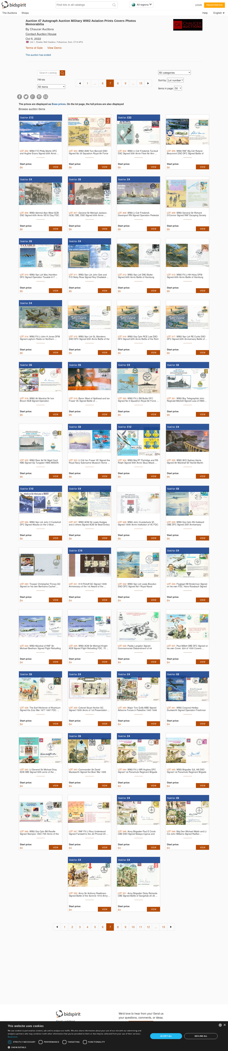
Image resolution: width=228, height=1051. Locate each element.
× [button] (224, 1025)
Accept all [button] (166, 1036)
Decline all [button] (201, 1036)
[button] (76, 1047)
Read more (13, 1036)
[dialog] (114, 1036)
